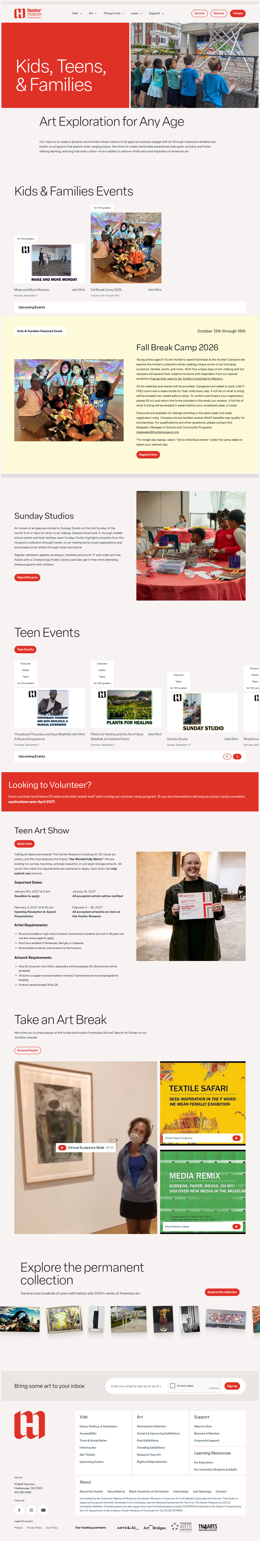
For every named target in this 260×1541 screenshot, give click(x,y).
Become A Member (206, 1433)
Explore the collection (222, 1292)
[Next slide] (237, 756)
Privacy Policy (34, 1527)
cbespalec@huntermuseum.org (157, 432)
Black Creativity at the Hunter (149, 1491)
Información (88, 1447)
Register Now (148, 454)
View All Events (27, 577)
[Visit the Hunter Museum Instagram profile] (31, 1510)
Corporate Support (206, 1440)
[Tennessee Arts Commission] (181, 1527)
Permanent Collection (151, 1426)
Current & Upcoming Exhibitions (158, 1433)
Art (140, 1416)
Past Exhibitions (147, 1440)
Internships (180, 1491)
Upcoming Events (91, 1461)
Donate (200, 13)
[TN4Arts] (207, 1527)
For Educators (203, 1462)
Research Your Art (149, 1454)
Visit (84, 1416)
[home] (27, 13)
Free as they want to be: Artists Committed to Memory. (186, 378)
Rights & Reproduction (152, 1461)
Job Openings (202, 1491)
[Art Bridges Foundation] (154, 1527)
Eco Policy (51, 1527)
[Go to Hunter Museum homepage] (29, 1425)
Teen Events (25, 649)
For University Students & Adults (215, 1469)
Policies (18, 1527)
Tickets (238, 13)
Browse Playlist (28, 1050)
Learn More (78, 289)
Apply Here (24, 843)
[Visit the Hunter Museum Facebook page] (19, 1510)
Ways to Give (203, 1426)
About (85, 1482)
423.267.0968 (22, 1492)
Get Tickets (87, 1454)
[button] (77, 13)
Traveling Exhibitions (151, 1447)
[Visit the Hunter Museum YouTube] (43, 1510)
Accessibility (88, 1433)
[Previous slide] (227, 756)
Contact (221, 1491)
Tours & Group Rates (93, 1440)
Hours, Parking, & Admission (98, 1426)
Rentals (219, 13)
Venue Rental (116, 1491)
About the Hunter (91, 1491)
